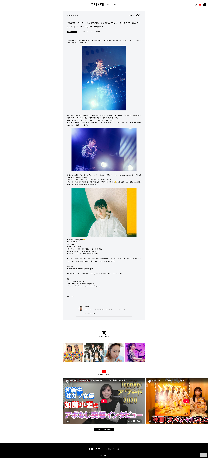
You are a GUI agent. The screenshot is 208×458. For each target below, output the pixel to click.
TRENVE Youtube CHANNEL (104, 429)
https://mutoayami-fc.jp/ (90, 254)
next (143, 323)
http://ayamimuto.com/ (77, 281)
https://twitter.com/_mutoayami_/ (83, 284)
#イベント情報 (81, 32)
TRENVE (104, 4)
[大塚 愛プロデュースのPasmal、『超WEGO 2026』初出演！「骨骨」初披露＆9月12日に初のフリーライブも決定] (73, 352)
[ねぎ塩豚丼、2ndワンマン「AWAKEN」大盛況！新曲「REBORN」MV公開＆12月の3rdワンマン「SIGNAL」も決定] (94, 352)
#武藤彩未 (98, 32)
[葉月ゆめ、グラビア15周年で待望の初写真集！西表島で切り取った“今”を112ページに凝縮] (114, 352)
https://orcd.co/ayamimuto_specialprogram (80, 269)
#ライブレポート (90, 32)
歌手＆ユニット (72, 32)
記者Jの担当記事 (91, 313)
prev (66, 323)
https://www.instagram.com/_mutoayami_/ (87, 286)
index (104, 323)
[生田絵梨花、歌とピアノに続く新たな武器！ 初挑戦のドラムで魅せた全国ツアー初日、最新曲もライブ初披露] (135, 352)
